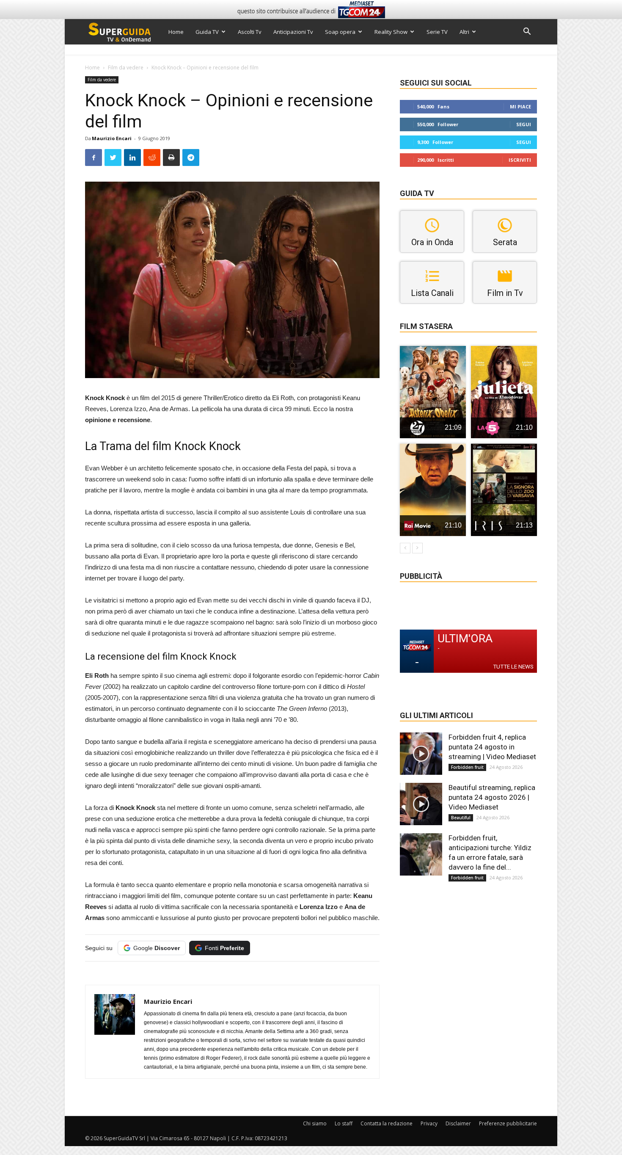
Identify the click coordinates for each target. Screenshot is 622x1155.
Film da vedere (125, 67)
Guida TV (207, 32)
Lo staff (343, 1123)
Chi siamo (315, 1123)
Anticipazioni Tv (293, 32)
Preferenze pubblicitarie (508, 1123)
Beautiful (461, 818)
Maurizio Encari (112, 138)
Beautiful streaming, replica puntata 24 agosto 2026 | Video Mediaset (492, 797)
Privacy (429, 1123)
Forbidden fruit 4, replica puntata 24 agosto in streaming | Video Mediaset (492, 747)
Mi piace (520, 106)
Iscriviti (520, 160)
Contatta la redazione (387, 1123)
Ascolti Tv (249, 32)
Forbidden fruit (467, 767)
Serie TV (437, 32)
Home (176, 32)
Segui (523, 124)
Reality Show (390, 32)
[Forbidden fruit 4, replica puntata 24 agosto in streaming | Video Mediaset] (421, 753)
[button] (527, 32)
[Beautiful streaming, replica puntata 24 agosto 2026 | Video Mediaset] (421, 804)
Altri (464, 32)
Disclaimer (458, 1123)
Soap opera (340, 32)
